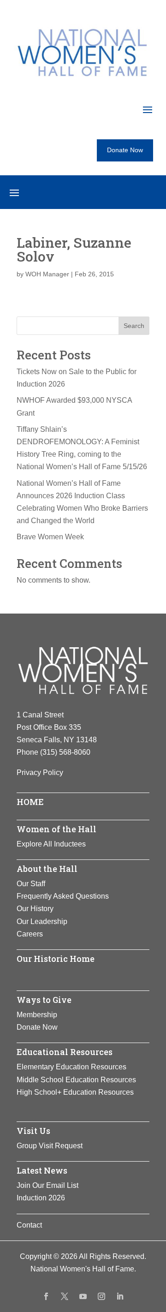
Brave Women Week (50, 537)
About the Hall (47, 868)
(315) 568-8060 (65, 752)
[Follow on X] (64, 1296)
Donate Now (125, 150)
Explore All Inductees (51, 844)
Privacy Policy (40, 772)
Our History (35, 908)
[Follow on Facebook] (46, 1296)
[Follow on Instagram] (101, 1296)
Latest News (42, 1170)
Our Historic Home (56, 958)
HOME (30, 801)
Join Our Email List (47, 1185)
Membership (37, 1015)
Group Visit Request (50, 1146)
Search (134, 325)
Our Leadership (42, 921)
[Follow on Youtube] (83, 1296)
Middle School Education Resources (76, 1080)
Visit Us (33, 1130)
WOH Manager (47, 274)
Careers (30, 934)
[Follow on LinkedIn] (120, 1296)
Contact (29, 1225)
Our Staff (31, 884)
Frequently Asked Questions (63, 896)
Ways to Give (44, 999)
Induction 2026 (41, 1198)
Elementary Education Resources (71, 1067)
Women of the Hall (56, 829)
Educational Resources (65, 1051)
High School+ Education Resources (75, 1092)
